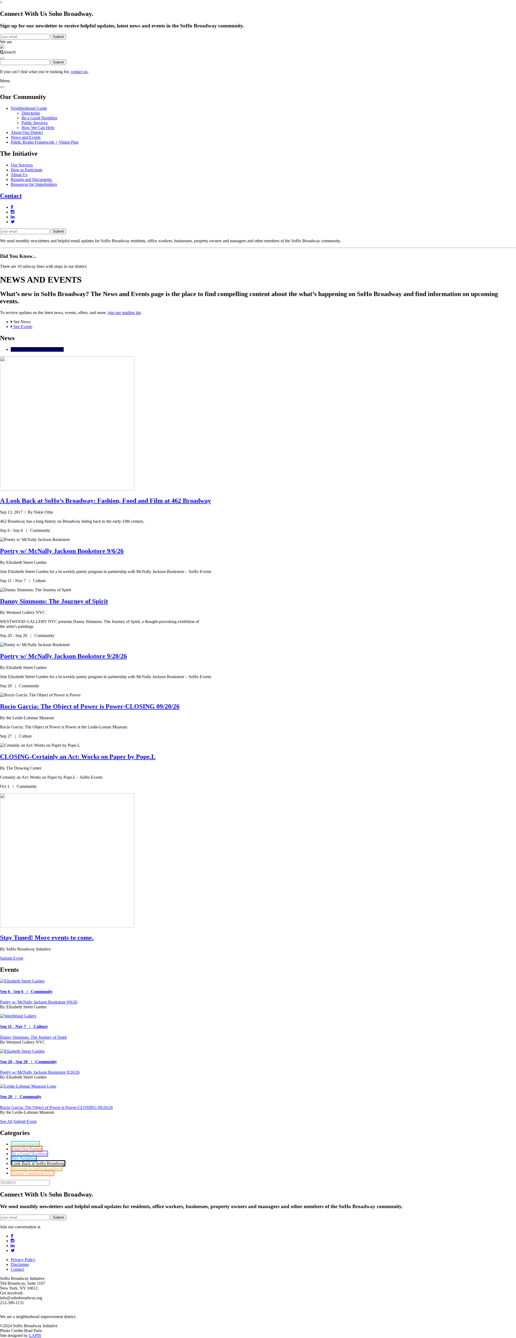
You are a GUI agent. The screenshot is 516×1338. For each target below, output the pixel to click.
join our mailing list (124, 312)
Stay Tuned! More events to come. (47, 937)
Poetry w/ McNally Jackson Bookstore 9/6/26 (62, 550)
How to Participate (26, 170)
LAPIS (35, 1335)
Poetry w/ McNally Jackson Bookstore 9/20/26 (63, 656)
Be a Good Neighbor (39, 118)
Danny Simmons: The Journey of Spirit (54, 601)
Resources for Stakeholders (34, 184)
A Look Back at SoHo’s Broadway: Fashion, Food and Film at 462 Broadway (105, 500)
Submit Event (11, 958)
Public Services (35, 122)
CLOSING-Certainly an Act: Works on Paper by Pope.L (78, 756)
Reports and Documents (32, 179)
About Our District (27, 132)
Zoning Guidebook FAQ (33, 1173)
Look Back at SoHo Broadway (37, 349)
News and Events (26, 137)
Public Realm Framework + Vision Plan (44, 142)
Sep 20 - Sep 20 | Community (28, 1061)
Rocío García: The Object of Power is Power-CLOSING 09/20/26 (90, 706)
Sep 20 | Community (20, 1096)
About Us (19, 174)
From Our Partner (27, 1149)
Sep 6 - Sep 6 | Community (26, 991)
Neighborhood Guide (29, 108)
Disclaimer (20, 1264)
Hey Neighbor (24, 1158)
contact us (79, 71)
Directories (31, 113)
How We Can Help (38, 127)
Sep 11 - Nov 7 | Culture (24, 1026)
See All (6, 1121)
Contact (11, 195)
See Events (22, 326)
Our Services (22, 165)
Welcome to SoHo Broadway (37, 1168)
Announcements (25, 1144)
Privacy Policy (23, 1259)
